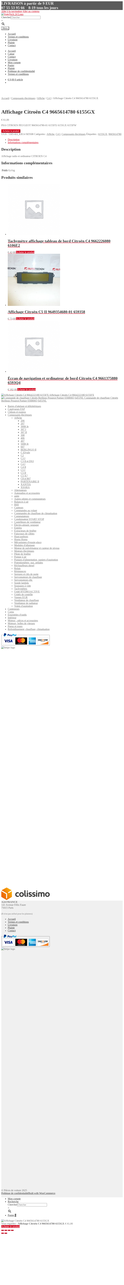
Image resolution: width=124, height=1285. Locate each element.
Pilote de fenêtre (22, 554)
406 (23, 438)
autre (16, 496)
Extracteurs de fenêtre (25, 530)
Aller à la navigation (11, 11)
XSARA (25, 487)
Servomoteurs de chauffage (28, 577)
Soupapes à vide (22, 585)
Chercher (6, 17)
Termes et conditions (18, 36)
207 (23, 423)
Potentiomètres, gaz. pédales (28, 562)
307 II (24, 432)
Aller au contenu (30, 11)
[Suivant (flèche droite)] (6, 1233)
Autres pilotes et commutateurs (30, 499)
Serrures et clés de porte (26, 574)
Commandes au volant (25, 510)
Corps (11, 611)
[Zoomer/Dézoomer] (2, 1230)
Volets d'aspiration (23, 606)
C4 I (49, 98)
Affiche (41, 98)
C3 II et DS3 (27, 461)
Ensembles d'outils (17, 614)
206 (23, 420)
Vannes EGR (21, 597)
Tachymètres (20, 588)
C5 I (23, 470)
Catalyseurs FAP (16, 409)
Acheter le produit (11, 131)
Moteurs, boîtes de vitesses (21, 623)
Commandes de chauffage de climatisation (35, 513)
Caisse (11, 53)
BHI (16, 504)
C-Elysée (25, 452)
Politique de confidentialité (21, 71)
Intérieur (12, 617)
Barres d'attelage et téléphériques (24, 406)
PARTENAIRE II (30, 481)
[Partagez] (9, 1230)
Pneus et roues (15, 626)
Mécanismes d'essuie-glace (27, 542)
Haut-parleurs (21, 536)
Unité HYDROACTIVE (27, 591)
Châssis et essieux (17, 412)
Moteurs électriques (24, 551)
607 (23, 446)
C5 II (23, 472)
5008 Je (25, 443)
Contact (12, 45)
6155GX (102, 134)
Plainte (11, 42)
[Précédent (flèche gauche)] (2, 1233)
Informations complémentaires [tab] (23, 142)
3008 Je (25, 426)
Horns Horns (20, 539)
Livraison (12, 39)
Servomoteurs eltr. (23, 580)
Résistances (20, 571)
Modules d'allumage (24, 545)
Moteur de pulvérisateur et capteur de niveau (36, 548)
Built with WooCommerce (41, 1193)
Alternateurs (20, 490)
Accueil (12, 34)
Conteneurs (13, 609)
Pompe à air (20, 556)
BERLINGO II (28, 449)
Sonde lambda (21, 583)
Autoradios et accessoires (27, 493)
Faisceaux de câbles (24, 533)
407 (23, 441)
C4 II (23, 467)
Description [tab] (14, 139)
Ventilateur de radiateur (26, 603)
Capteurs (18, 507)
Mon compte (14, 62)
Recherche (13, 1201)
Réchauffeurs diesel (24, 565)
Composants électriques (23, 98)
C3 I (23, 458)
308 (23, 435)
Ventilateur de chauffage (26, 600)
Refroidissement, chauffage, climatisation (29, 629)
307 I (23, 429)
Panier (11, 65)
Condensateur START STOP (29, 519)
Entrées (18, 527)
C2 (22, 455)
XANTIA (26, 484)
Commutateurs (21, 516)
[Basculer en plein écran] (6, 1230)
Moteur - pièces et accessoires (23, 620)
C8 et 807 (26, 478)
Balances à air (21, 501)
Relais (17, 568)
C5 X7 (24, 475)
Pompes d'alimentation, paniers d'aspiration (36, 559)
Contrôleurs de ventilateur (27, 522)
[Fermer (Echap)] (12, 1230)
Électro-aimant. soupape (26, 525)
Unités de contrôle (23, 594)
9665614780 (114, 134)
